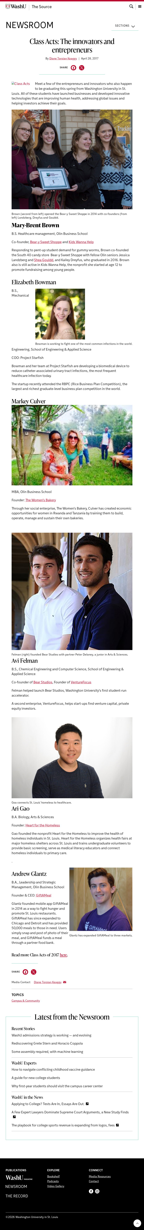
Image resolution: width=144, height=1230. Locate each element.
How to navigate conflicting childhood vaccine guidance (53, 1070)
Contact (94, 1181)
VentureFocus (81, 682)
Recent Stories (23, 1028)
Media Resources (100, 1176)
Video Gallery (55, 1186)
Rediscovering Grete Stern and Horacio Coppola (47, 1043)
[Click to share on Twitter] (81, 68)
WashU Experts (24, 1063)
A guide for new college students (36, 1078)
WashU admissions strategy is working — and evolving (51, 1035)
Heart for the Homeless (42, 825)
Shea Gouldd (43, 260)
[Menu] (140, 6)
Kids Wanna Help (81, 242)
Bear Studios (42, 682)
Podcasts (53, 1181)
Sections (122, 26)
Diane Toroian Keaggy (63, 58)
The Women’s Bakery (40, 500)
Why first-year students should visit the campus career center (57, 1086)
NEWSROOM (30, 26)
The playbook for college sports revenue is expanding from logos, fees (63, 1125)
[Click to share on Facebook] (73, 68)
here (63, 955)
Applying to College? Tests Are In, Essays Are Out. (48, 1104)
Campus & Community (26, 1001)
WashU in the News (27, 1097)
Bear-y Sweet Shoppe (46, 242)
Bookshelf (53, 1176)
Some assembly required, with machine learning (47, 1052)
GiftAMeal (43, 895)
